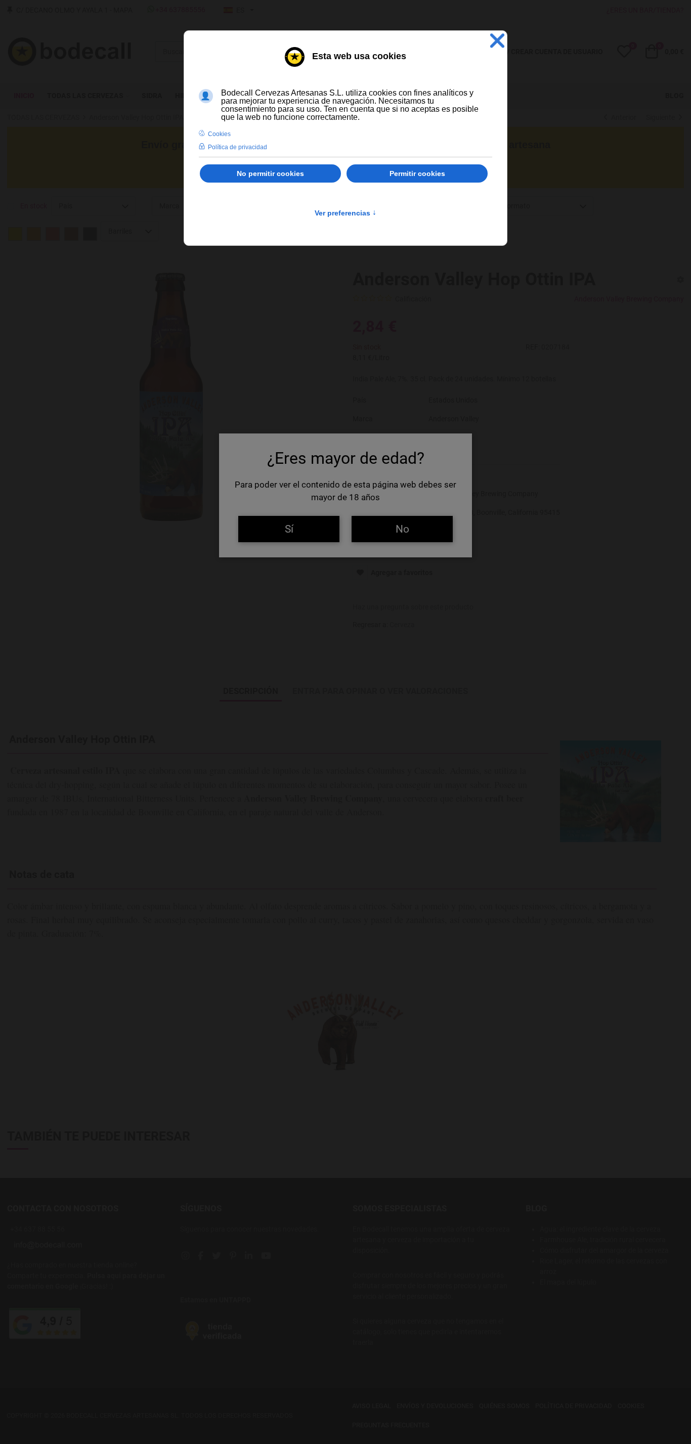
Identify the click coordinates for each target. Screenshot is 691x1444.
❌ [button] (497, 41)
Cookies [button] (219, 134)
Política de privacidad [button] (237, 147)
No (402, 528)
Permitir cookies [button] (417, 173)
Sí (289, 528)
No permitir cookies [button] (270, 173)
